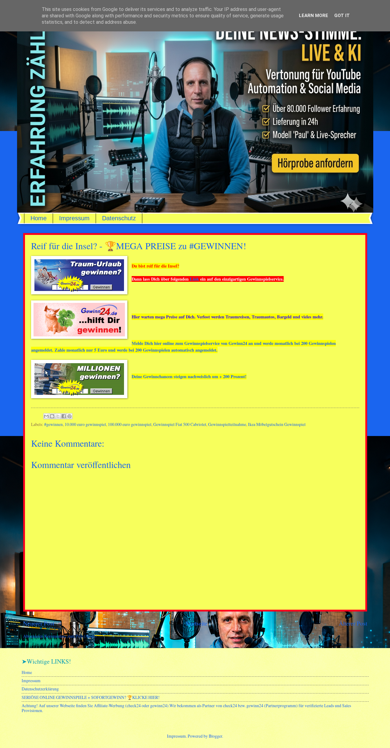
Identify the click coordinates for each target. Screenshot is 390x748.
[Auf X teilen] (58, 416)
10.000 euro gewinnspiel (85, 424)
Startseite (196, 623)
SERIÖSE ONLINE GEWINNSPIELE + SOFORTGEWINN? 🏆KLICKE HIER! (91, 697)
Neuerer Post (38, 623)
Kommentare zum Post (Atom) (70, 636)
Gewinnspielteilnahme (227, 424)
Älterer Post (353, 623)
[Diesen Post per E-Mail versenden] (46, 416)
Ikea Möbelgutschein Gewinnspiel (277, 424)
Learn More (313, 15)
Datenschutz (119, 218)
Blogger (215, 736)
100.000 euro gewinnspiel (129, 424)
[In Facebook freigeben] (64, 416)
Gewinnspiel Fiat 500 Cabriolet (179, 424)
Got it (342, 15)
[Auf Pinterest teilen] (69, 416)
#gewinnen (53, 424)
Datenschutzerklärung (40, 689)
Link (194, 279)
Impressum (74, 218)
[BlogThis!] (52, 416)
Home (38, 218)
